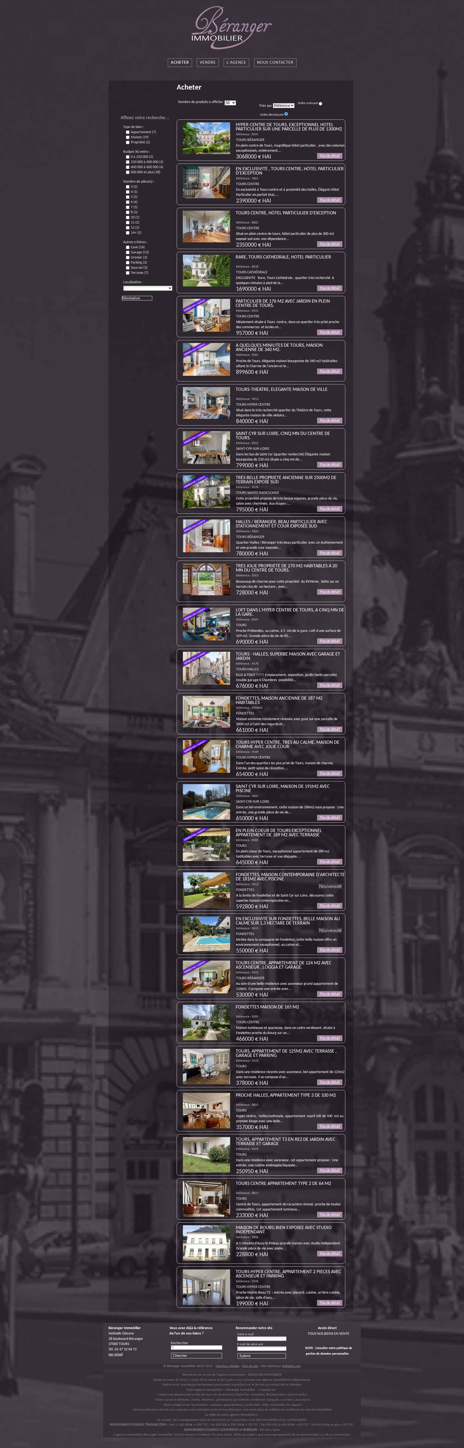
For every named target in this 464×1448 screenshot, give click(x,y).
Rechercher (179, 1343)
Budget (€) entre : (136, 152)
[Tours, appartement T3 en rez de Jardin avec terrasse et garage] (206, 1155)
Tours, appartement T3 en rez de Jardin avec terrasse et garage (285, 1141)
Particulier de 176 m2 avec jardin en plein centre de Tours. (283, 303)
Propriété (140, 142)
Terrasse (139, 273)
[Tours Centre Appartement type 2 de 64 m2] (206, 1199)
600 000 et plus (145, 172)
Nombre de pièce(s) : (138, 182)
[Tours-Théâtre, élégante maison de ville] (206, 403)
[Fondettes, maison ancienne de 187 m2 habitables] (206, 711)
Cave (138, 247)
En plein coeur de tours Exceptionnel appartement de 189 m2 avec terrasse (279, 833)
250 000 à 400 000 (147, 162)
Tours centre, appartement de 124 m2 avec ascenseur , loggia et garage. (284, 965)
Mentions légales (227, 1366)
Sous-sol (139, 268)
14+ (136, 233)
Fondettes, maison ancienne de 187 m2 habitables (279, 700)
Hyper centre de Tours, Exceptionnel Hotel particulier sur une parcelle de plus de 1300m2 (289, 127)
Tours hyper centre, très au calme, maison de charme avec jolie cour (287, 744)
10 (135, 217)
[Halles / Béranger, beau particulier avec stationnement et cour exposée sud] (206, 535)
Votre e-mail (245, 1334)
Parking (139, 263)
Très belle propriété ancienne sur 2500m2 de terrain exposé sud (286, 480)
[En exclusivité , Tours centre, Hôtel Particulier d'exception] (206, 182)
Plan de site (250, 1366)
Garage (140, 252)
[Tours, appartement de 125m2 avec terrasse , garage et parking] (206, 1066)
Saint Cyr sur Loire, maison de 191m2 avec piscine (283, 788)
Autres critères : (135, 242)
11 (135, 223)
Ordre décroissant (272, 114)
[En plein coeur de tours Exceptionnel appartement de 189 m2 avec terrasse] (206, 844)
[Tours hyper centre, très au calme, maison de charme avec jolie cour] (206, 756)
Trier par (265, 106)
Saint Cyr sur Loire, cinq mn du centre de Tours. (283, 435)
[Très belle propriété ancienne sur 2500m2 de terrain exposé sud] (206, 491)
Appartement (143, 132)
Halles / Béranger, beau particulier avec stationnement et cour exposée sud (281, 524)
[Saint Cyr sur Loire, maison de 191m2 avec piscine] (206, 802)
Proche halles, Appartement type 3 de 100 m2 (286, 1095)
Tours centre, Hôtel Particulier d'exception (286, 213)
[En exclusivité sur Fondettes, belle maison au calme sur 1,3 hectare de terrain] (206, 934)
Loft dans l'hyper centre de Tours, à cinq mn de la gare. (290, 612)
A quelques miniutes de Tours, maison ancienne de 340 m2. (279, 347)
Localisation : (133, 282)
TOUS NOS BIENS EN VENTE (328, 1334)
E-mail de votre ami (250, 1344)
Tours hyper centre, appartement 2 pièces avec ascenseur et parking (288, 1274)
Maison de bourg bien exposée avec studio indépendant (284, 1230)
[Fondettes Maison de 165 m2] (206, 1022)
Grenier (139, 258)
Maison (139, 137)
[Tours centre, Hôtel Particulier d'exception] (206, 226)
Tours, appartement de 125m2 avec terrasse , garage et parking (286, 1053)
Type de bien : (133, 127)
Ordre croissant (308, 103)
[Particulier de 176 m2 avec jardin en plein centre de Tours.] (206, 315)
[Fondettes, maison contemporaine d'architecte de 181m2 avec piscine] (206, 890)
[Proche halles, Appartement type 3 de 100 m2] (206, 1110)
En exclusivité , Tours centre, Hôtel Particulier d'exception (290, 171)
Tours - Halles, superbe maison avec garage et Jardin (288, 656)
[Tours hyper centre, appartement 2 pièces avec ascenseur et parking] (206, 1287)
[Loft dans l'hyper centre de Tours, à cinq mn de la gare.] (206, 624)
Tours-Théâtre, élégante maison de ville (282, 389)
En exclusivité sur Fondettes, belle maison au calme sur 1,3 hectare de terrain (288, 921)
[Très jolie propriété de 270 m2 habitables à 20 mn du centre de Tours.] (206, 579)
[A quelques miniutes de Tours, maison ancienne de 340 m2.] (206, 359)
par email (115, 1355)
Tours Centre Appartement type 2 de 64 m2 (283, 1183)
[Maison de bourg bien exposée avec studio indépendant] (206, 1243)
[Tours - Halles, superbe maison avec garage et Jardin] (206, 668)
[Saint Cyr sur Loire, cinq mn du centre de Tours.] (206, 447)
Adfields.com (291, 1366)
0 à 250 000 (142, 157)
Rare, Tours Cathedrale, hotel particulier (283, 257)
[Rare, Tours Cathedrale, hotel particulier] (206, 270)
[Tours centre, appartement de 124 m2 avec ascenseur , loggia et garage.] (206, 977)
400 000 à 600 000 (147, 167)
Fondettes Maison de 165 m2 (267, 1007)
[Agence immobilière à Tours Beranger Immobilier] (232, 28)
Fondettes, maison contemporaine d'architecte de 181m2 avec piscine (290, 877)
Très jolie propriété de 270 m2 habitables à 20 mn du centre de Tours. (286, 568)
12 (135, 228)
